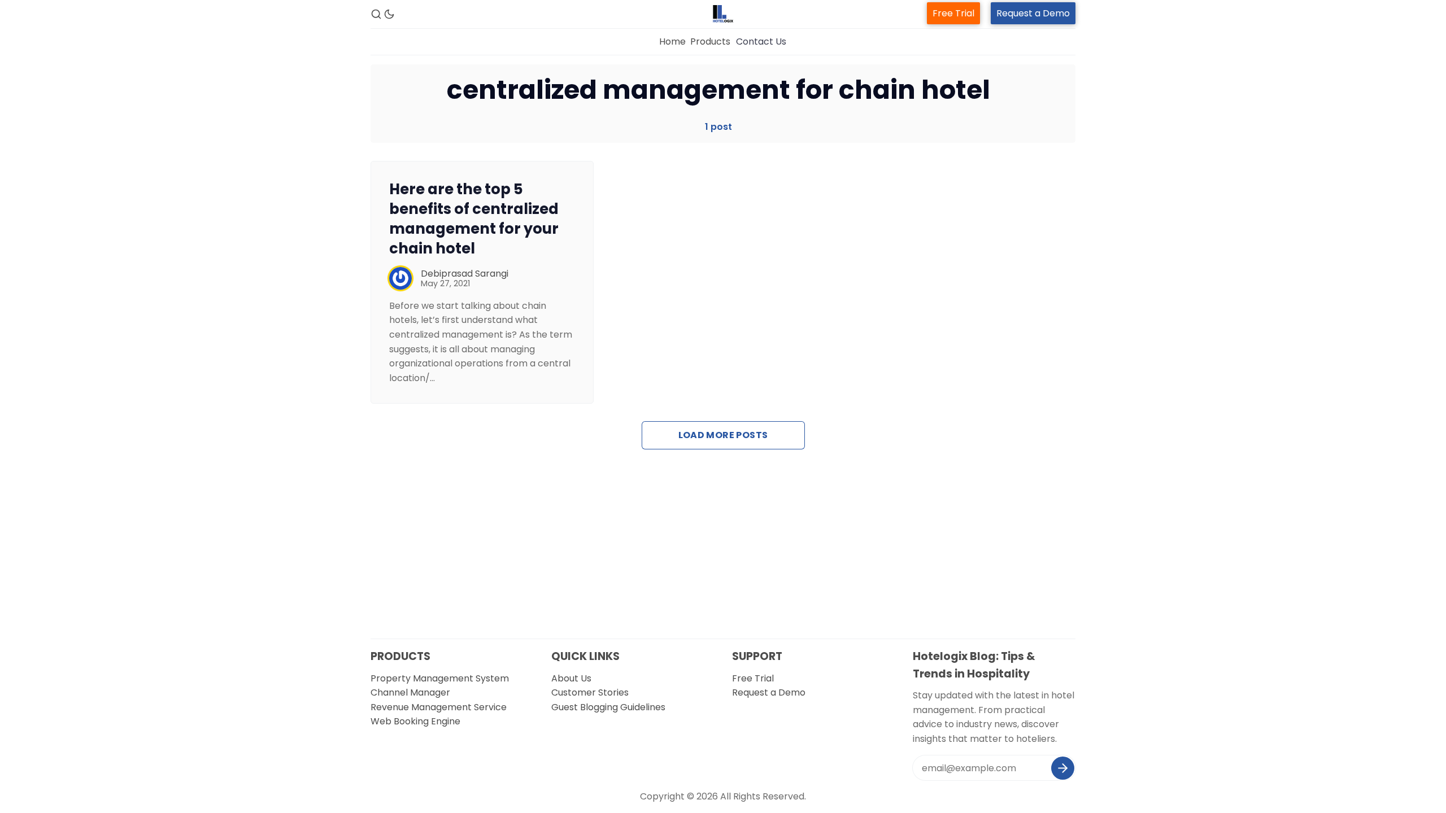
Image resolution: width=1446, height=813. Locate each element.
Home (672, 41)
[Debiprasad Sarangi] (400, 278)
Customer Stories (590, 692)
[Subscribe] (1062, 768)
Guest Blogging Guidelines (608, 707)
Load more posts (723, 435)
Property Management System (440, 678)
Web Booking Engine (415, 721)
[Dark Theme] (389, 14)
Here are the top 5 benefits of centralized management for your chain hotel (474, 218)
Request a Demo (1033, 13)
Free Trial (953, 13)
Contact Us (761, 41)
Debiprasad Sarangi (464, 273)
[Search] (376, 14)
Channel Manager (410, 692)
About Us (571, 678)
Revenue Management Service (439, 707)
